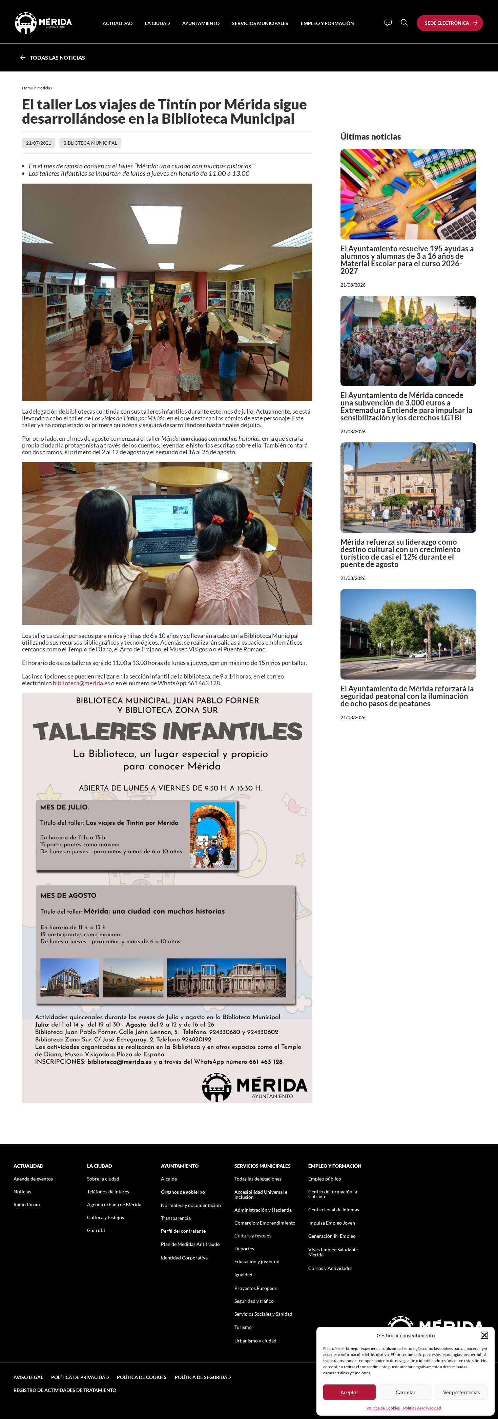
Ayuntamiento (201, 23)
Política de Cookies (383, 1408)
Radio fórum (27, 1204)
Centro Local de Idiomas (333, 1209)
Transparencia (176, 1218)
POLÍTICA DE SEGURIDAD (203, 1377)
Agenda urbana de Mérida (114, 1204)
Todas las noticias (57, 57)
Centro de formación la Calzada (332, 1194)
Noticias (45, 87)
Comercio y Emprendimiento (264, 1223)
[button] (484, 1335)
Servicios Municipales (260, 23)
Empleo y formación (327, 23)
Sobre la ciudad (103, 1179)
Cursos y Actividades (330, 1268)
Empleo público (324, 1179)
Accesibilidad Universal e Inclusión (260, 1194)
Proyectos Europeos (255, 1288)
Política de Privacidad (422, 1408)
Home (27, 87)
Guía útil (96, 1230)
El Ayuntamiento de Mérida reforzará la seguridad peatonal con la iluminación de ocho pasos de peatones (407, 696)
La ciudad (157, 23)
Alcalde (169, 1179)
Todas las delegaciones (258, 1179)
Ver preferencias (461, 1392)
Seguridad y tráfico (254, 1301)
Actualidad (117, 23)
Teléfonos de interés (108, 1191)
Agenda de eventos (33, 1179)
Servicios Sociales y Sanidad (263, 1314)
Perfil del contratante (183, 1231)
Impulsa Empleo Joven (331, 1223)
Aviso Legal (28, 1377)
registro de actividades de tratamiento (65, 1390)
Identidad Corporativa (184, 1257)
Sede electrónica (447, 23)
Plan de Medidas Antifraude (190, 1244)
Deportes (244, 1248)
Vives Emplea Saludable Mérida (333, 1252)
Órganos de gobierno (183, 1192)
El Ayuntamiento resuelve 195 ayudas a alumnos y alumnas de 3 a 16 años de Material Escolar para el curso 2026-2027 (407, 259)
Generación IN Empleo (332, 1236)
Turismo (243, 1327)
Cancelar (406, 1392)
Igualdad (243, 1274)
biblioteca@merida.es (81, 683)
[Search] (404, 22)
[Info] (388, 23)
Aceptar (349, 1392)
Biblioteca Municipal (90, 143)
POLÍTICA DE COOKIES (142, 1377)
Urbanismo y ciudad (255, 1340)
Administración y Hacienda (263, 1210)
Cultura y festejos (105, 1217)
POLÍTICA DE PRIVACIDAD (80, 1377)
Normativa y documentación (191, 1205)
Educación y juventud (256, 1261)
